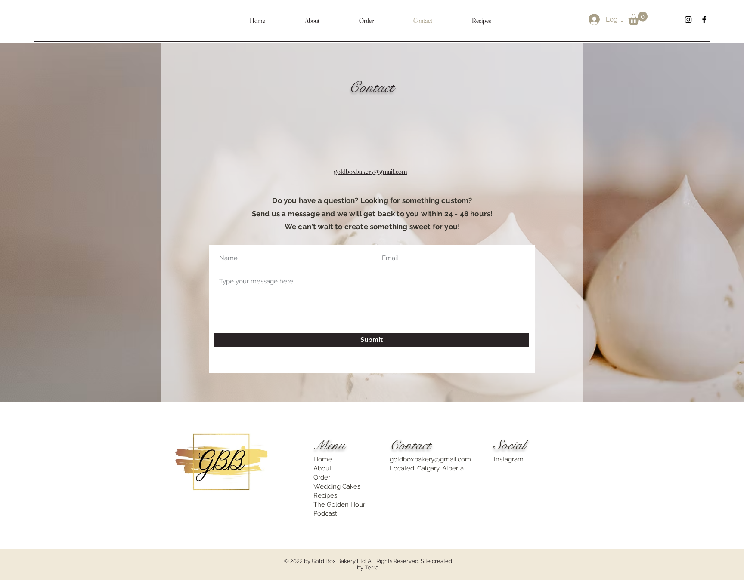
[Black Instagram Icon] (688, 19)
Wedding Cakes (336, 486)
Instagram (509, 459)
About (322, 468)
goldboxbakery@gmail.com (430, 459)
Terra (371, 567)
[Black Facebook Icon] (704, 19)
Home (322, 459)
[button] (638, 18)
